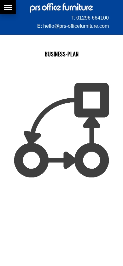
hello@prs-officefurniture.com (76, 26)
